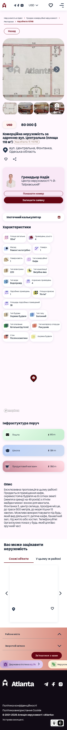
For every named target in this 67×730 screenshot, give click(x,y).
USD (9, 125)
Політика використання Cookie (22, 710)
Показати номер (33, 193)
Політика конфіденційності (20, 705)
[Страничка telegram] (46, 685)
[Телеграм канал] (15, 5)
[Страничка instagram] (61, 685)
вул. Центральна (22, 148)
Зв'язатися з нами (46, 655)
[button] (33, 378)
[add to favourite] (50, 5)
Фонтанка (44, 148)
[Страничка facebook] (53, 685)
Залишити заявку (34, 200)
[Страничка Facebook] (18, 5)
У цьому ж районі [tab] (48, 558)
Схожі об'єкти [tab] (19, 558)
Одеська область (22, 151)
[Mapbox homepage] (11, 411)
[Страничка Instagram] (22, 5)
